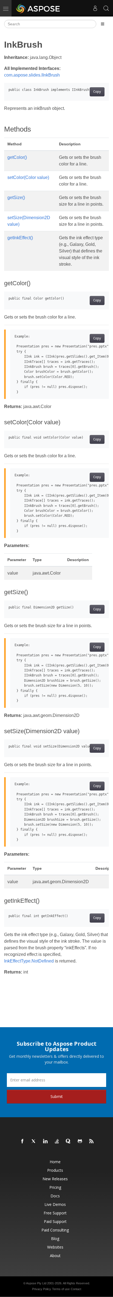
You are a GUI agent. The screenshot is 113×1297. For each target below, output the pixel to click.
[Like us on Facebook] (22, 1141)
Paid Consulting (55, 1230)
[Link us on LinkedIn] (45, 1141)
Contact (76, 1289)
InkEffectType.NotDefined (29, 961)
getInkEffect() (20, 237)
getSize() (16, 197)
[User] (95, 8)
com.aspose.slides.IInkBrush (32, 75)
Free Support (55, 1213)
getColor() (17, 157)
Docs (55, 1195)
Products (55, 1170)
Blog (55, 1238)
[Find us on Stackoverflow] (57, 1141)
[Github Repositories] (80, 1141)
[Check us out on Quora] (68, 1141)
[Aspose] (38, 8)
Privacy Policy (41, 1289)
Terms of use (61, 1289)
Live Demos (55, 1204)
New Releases (55, 1178)
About (55, 1255)
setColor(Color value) (28, 177)
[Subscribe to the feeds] (91, 1141)
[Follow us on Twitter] (34, 1141)
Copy (97, 92)
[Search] (106, 8)
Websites (55, 1247)
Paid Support (55, 1221)
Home (55, 1161)
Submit (56, 1096)
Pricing (55, 1187)
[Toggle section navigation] (102, 24)
